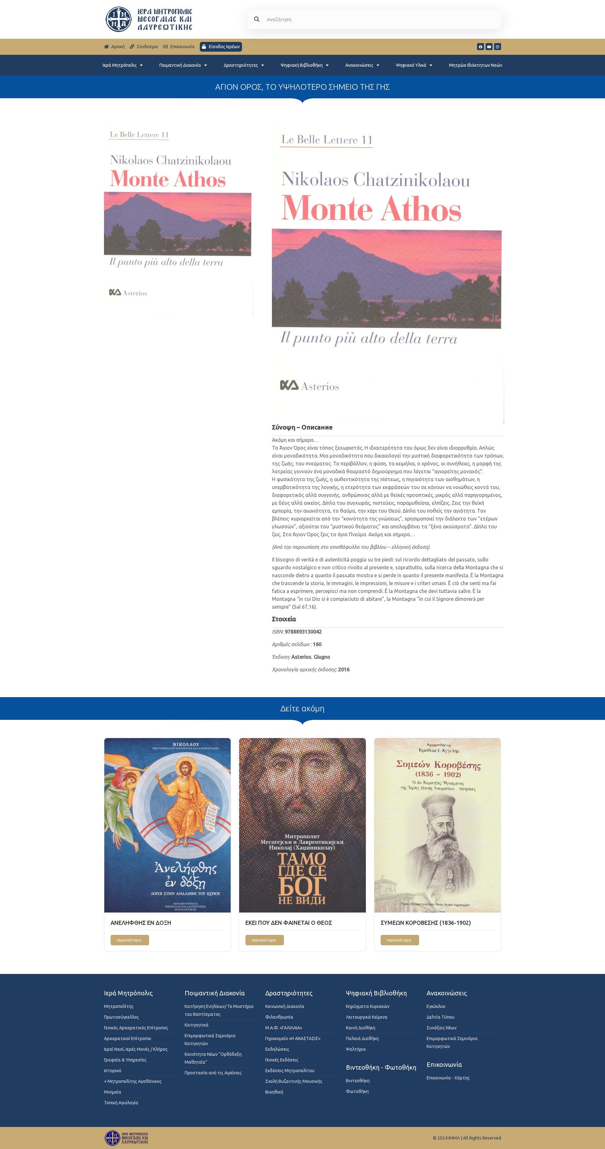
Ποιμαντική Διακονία (180, 65)
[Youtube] (489, 46)
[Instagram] (497, 46)
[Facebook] (480, 46)
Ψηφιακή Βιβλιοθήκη (302, 65)
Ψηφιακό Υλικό (411, 65)
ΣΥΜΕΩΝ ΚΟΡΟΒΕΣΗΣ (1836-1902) (426, 922)
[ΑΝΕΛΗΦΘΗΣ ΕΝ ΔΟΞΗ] (167, 825)
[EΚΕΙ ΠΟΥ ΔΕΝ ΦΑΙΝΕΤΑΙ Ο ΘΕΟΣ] (302, 825)
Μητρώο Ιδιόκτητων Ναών (475, 65)
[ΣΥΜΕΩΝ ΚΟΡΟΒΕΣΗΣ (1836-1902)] (437, 825)
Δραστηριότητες (241, 65)
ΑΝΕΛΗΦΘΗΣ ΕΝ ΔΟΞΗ (141, 922)
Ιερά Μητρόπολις (120, 65)
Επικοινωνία (444, 1064)
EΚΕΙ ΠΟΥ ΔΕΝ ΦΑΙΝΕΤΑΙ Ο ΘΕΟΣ (288, 922)
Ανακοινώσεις (359, 65)
